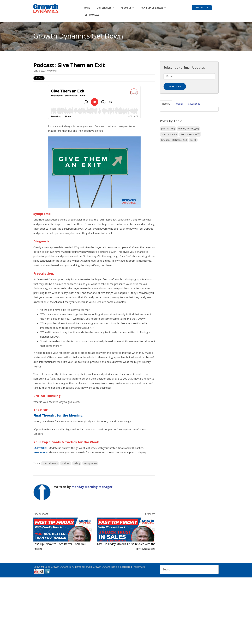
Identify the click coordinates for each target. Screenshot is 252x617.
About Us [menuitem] (126, 7)
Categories (194, 103)
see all (193, 139)
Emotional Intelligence (174, 139)
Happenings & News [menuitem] (152, 7)
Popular (179, 103)
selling (77, 463)
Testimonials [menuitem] (91, 14)
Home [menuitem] (86, 7)
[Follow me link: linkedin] (47, 573)
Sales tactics (169, 134)
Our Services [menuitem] (104, 7)
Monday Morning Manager (91, 487)
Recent (166, 103)
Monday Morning (188, 128)
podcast (66, 463)
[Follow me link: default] (41, 573)
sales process (90, 463)
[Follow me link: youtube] (36, 573)
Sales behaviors (50, 463)
